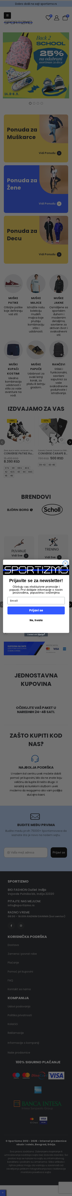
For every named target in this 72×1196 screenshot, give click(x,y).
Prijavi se (36, 610)
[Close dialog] (65, 563)
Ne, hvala (36, 620)
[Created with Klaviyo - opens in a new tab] (36, 634)
